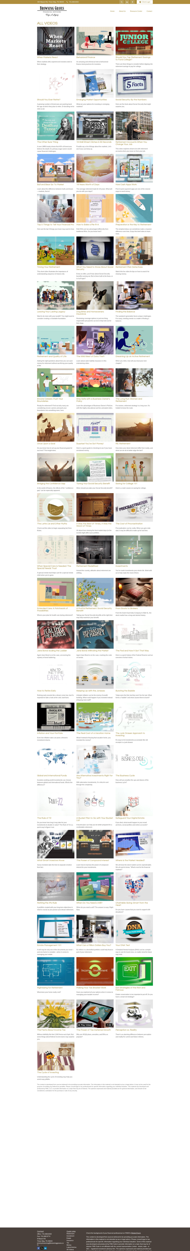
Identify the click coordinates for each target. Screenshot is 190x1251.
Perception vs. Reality (126, 1030)
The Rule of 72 (44, 818)
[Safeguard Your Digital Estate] (134, 815)
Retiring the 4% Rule (47, 903)
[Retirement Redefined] (95, 563)
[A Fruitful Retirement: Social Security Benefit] (95, 606)
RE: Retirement (123, 443)
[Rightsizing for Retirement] (55, 985)
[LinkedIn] (127, 2)
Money (69, 1245)
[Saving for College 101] (134, 481)
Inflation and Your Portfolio (50, 733)
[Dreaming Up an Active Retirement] (134, 354)
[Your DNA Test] (134, 943)
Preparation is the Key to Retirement (133, 224)
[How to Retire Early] (55, 688)
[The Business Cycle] (134, 773)
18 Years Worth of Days (87, 184)
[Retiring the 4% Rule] (55, 900)
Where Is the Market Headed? (130, 860)
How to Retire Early (46, 691)
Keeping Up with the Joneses (90, 691)
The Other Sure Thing (47, 142)
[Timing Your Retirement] (55, 264)
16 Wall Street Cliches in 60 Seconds (94, 142)
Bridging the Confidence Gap (51, 483)
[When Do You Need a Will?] (95, 900)
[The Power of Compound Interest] (95, 858)
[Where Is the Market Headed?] (134, 858)
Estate (69, 1238)
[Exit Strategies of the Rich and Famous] (134, 985)
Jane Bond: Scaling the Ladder (52, 651)
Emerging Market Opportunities (91, 100)
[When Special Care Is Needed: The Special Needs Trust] (55, 563)
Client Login (146, 2)
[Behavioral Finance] (95, 55)
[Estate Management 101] (55, 943)
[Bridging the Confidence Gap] (55, 481)
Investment (70, 1236)
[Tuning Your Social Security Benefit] (95, 481)
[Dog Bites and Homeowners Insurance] (95, 309)
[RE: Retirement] (134, 441)
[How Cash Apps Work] (134, 182)
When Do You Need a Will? (89, 903)
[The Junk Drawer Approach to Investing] (134, 731)
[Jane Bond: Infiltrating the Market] (95, 648)
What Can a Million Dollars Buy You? (93, 945)
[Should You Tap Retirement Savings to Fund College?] (134, 55)
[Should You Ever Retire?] (55, 97)
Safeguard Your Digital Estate (130, 818)
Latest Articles (71, 1247)
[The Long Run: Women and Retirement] (134, 396)
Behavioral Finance (85, 57)
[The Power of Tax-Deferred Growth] (95, 1027)
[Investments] (134, 563)
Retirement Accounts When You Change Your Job (131, 143)
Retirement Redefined (87, 566)
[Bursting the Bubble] (134, 688)
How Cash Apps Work (126, 184)
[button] (112, 11)
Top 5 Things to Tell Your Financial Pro (55, 224)
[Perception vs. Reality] (134, 1027)
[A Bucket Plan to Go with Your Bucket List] (95, 815)
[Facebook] (132, 2)
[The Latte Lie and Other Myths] (55, 521)
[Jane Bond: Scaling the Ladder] (55, 648)
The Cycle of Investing (48, 1072)
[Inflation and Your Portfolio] (55, 731)
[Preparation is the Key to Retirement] (134, 222)
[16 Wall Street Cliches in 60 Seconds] (95, 139)
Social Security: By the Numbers (131, 100)
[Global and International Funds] (55, 773)
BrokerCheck (136, 1233)
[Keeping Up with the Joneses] (95, 688)
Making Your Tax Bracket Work (91, 988)
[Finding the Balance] (134, 309)
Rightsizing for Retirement (50, 988)
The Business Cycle (125, 775)
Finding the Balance (125, 312)
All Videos (70, 1249)
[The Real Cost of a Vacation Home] (95, 731)
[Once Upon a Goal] (55, 441)
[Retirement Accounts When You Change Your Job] (134, 139)
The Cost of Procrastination (129, 524)
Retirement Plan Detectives (129, 267)
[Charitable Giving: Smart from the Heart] (134, 900)
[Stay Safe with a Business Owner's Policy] (95, 396)
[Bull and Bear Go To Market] (55, 182)
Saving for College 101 (126, 483)
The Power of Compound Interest (92, 860)
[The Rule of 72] (55, 815)
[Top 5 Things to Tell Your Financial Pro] (55, 222)
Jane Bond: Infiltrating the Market (92, 651)
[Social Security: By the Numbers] (134, 97)
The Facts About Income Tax (51, 1030)
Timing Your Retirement (48, 267)
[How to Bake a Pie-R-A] (95, 222)
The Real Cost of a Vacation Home (93, 733)
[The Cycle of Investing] (55, 1070)
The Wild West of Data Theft (90, 356)
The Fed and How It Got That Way (132, 651)
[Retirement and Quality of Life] (55, 354)
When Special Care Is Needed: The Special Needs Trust (54, 567)
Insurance (70, 1240)
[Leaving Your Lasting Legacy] (55, 309)
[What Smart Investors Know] (55, 858)
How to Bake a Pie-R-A (87, 224)
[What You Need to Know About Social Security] (95, 264)
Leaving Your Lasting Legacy (51, 312)
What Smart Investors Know (50, 860)
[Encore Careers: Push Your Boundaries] (55, 396)
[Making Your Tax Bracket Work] (95, 985)
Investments (122, 566)
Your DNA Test (123, 945)
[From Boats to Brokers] (134, 606)
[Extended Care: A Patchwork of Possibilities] (55, 606)
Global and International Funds (52, 775)
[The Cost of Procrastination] (134, 521)
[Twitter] (121, 2)
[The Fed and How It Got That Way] (134, 648)
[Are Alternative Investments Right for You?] (95, 773)
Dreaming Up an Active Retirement (133, 356)
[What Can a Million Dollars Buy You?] (95, 943)
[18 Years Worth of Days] (95, 182)
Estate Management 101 (49, 945)
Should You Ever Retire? (48, 100)
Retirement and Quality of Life (51, 356)
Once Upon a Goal (46, 443)
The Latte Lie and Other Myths (52, 524)
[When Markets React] (55, 55)
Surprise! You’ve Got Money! (89, 443)
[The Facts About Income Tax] (55, 1027)
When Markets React (47, 57)
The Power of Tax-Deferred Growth (93, 1030)
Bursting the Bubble (125, 691)
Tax (68, 1243)
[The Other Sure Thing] (55, 139)
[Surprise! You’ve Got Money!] (95, 441)
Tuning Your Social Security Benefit (93, 483)
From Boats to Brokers (127, 608)
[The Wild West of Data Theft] (95, 354)
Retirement (70, 1234)
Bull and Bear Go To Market (50, 184)
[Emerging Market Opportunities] (95, 97)
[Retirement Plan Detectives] (134, 264)
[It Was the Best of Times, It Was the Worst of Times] (95, 521)
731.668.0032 (74, 2)
